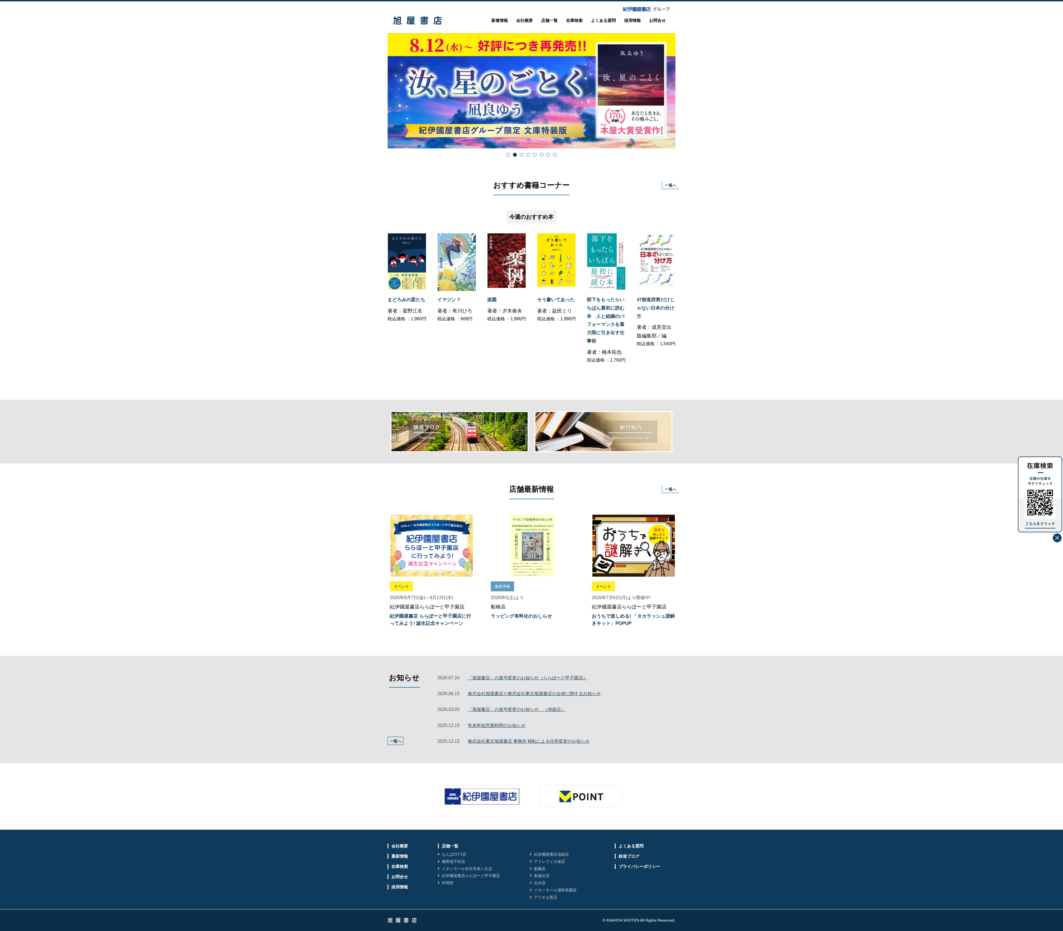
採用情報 (632, 20)
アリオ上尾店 (545, 897)
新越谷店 (541, 875)
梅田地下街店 (453, 861)
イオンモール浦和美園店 (555, 890)
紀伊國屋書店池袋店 (551, 854)
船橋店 (540, 868)
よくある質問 (603, 20)
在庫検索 (574, 20)
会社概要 (524, 20)
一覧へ (671, 185)
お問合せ (657, 20)
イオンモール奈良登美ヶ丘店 (467, 868)
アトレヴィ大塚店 (549, 861)
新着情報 (499, 20)
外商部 (447, 883)
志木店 (540, 883)
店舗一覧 (549, 20)
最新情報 (399, 856)
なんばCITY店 (454, 854)
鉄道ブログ (629, 856)
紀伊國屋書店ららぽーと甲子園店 (471, 875)
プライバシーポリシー (639, 866)
